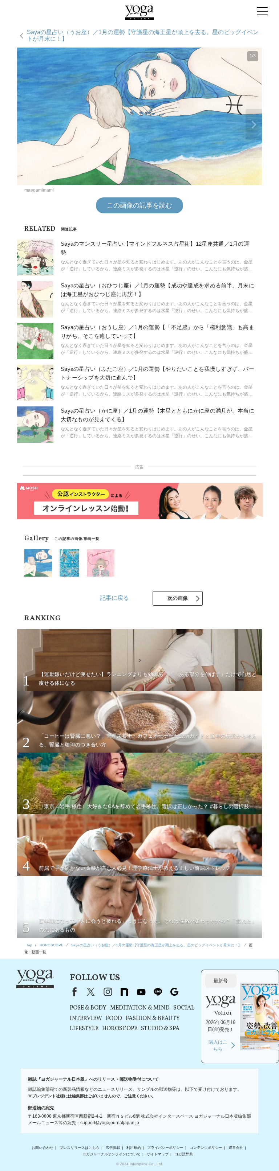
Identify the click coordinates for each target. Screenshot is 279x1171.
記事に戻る (114, 598)
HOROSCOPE (119, 1029)
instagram (107, 991)
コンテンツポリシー (206, 1148)
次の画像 (177, 598)
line (157, 991)
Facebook (73, 991)
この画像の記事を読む (139, 205)
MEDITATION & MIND (140, 1008)
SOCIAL (183, 1008)
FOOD (114, 1019)
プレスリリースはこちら (80, 1148)
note (124, 991)
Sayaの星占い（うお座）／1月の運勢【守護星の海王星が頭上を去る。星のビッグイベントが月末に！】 (143, 35)
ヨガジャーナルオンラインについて (111, 1154)
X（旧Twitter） (91, 991)
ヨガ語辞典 (184, 1154)
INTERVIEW (86, 1019)
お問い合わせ (42, 1148)
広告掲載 (113, 1148)
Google (174, 991)
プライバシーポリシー (165, 1148)
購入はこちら (218, 1045)
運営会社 (236, 1148)
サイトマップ (158, 1154)
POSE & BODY (88, 1008)
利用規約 (133, 1148)
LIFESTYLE (84, 1029)
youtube (141, 991)
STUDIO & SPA (160, 1029)
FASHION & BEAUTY (153, 1019)
